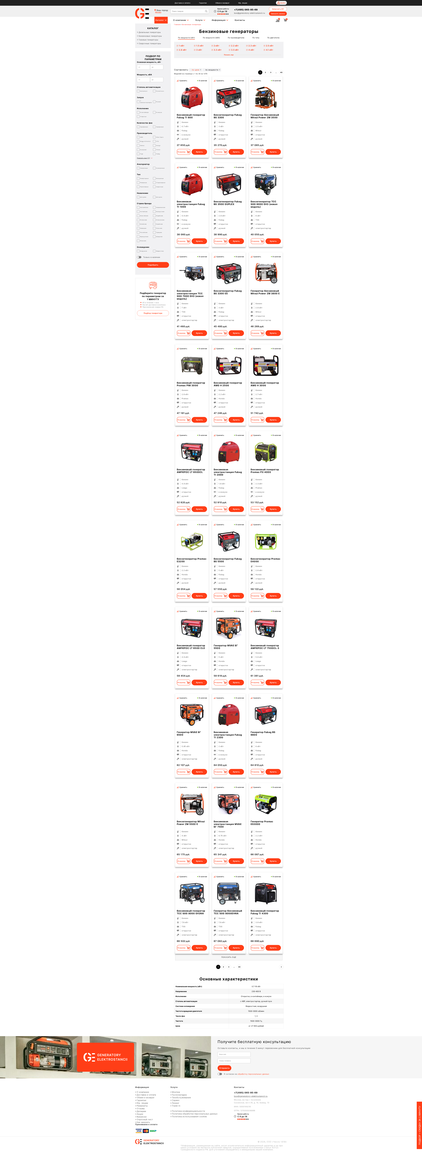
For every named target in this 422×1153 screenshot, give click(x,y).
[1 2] (265, 365)
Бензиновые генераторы (150, 36)
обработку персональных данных (253, 1074)
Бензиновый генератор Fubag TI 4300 (265, 912)
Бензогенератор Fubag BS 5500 (228, 560)
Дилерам (141, 1111)
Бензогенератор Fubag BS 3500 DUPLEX (228, 203)
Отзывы (141, 1109)
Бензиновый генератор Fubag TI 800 (191, 116)
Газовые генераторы (148, 40)
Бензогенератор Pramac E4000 (265, 560)
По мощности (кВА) (211, 38)
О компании (179, 20)
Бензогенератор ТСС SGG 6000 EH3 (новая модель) (264, 204)
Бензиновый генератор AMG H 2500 (228, 384)
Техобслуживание (181, 1098)
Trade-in (176, 1106)
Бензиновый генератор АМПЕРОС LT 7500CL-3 (265, 646)
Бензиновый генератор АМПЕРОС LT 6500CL (191, 470)
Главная (177, 24)
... (276, 72)
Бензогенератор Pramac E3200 (191, 560)
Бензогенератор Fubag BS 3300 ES (228, 292)
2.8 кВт (183, 50)
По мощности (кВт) (186, 38)
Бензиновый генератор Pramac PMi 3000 (191, 384)
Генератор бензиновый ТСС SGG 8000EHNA (228, 912)
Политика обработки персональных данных (194, 1114)
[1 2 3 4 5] (192, 273)
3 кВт (199, 50)
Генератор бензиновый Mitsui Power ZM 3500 (265, 116)
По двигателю (273, 38)
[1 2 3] (265, 97)
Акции (140, 1114)
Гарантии (203, 3)
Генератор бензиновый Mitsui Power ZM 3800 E (265, 292)
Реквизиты (142, 1106)
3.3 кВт (218, 50)
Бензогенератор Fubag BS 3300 (228, 116)
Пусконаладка (179, 1095)
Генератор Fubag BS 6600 (263, 733)
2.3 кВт (252, 46)
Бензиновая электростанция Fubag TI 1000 (191, 204)
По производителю (236, 38)
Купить (199, 152)
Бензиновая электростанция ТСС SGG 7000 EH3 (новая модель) (190, 295)
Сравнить (183, 81)
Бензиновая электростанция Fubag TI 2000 (228, 472)
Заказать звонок (278, 14)
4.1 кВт (269, 50)
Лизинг (175, 1103)
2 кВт (216, 46)
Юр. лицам (242, 3)
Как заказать (143, 1122)
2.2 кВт (235, 46)
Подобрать (153, 265)
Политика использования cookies (189, 1117)
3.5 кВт (235, 50)
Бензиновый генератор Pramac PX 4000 (265, 470)
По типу (255, 38)
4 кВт (251, 50)
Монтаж (176, 1092)
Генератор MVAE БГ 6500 (189, 733)
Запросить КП (278, 9)
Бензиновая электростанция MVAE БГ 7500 (228, 824)
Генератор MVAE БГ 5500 (226, 646)
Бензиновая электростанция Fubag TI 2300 (228, 735)
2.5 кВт (270, 46)
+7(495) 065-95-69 (246, 9)
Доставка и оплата (182, 3)
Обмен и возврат (223, 3)
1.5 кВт (200, 46)
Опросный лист (145, 1120)
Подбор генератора (153, 313)
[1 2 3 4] (192, 97)
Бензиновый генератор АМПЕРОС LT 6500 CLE (191, 646)
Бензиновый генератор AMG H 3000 (265, 384)
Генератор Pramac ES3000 (262, 822)
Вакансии (142, 1117)
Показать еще (229, 55)
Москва (158, 12)
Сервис (176, 1100)
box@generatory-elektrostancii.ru (249, 13)
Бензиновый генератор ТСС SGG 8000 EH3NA (191, 912)
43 (281, 72)
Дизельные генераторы (150, 32)
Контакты (240, 20)
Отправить (224, 1068)
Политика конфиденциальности (188, 1111)
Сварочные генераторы (150, 43)
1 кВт (181, 46)
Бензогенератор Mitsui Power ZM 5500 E (191, 822)
